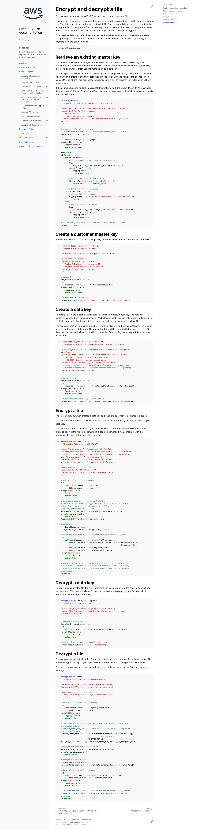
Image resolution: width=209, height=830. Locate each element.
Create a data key (170, 14)
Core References (26, 142)
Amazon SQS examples (31, 125)
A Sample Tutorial (27, 67)
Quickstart (24, 63)
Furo (86, 822)
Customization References (31, 146)
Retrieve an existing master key (175, 8)
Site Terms (67, 825)
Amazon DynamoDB (30, 82)
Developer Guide (26, 129)
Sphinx (66, 822)
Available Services (27, 137)
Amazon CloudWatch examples (30, 77)
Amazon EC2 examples (31, 86)
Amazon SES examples (31, 121)
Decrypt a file (168, 23)
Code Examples (26, 72)
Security (23, 133)
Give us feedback (27, 57)
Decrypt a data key (170, 20)
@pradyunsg (78, 822)
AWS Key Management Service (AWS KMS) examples (31, 99)
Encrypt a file (168, 17)
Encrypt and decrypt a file (33, 107)
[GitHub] (152, 822)
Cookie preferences (80, 825)
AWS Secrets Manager (31, 116)
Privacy (58, 825)
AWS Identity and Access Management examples (32, 92)
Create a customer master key (174, 11)
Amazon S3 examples (30, 112)
